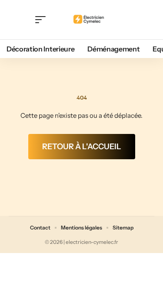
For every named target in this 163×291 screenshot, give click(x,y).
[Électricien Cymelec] (89, 19)
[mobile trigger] (42, 19)
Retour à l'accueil (81, 146)
